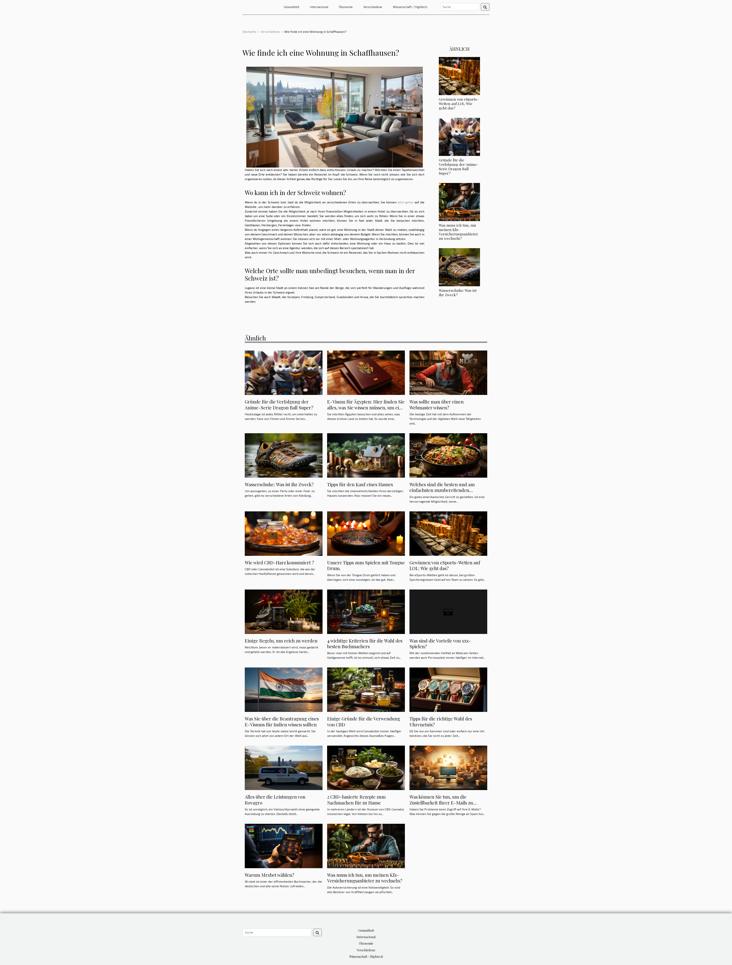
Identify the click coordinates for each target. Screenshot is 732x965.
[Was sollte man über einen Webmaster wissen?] (448, 372)
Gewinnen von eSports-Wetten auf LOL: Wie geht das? (458, 103)
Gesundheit (291, 7)
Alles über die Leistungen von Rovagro (275, 799)
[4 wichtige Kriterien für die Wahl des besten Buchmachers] (366, 611)
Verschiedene (372, 7)
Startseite (249, 31)
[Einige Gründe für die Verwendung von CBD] (366, 689)
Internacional (319, 7)
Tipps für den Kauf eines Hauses (360, 484)
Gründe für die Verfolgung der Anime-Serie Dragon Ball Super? (458, 166)
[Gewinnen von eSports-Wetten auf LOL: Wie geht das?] (459, 75)
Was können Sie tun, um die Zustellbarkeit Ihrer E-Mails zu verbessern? (441, 802)
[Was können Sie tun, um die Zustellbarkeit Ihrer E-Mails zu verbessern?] (448, 767)
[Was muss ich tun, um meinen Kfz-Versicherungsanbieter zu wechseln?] (459, 201)
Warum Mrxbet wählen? (269, 875)
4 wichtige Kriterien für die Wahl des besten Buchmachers (364, 643)
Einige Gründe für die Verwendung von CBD (363, 721)
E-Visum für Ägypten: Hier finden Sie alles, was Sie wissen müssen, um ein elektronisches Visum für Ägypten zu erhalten (366, 410)
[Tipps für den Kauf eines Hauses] (366, 455)
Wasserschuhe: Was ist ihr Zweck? (458, 292)
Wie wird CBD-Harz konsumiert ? (279, 562)
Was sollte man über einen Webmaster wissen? (436, 404)
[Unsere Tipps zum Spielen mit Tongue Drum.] (366, 533)
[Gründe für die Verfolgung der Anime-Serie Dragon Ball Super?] (459, 136)
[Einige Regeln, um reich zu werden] (284, 611)
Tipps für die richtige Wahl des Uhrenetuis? (440, 721)
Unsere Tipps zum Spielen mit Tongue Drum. (366, 565)
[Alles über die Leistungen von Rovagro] (284, 767)
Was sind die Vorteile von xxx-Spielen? (440, 643)
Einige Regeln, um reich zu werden (281, 641)
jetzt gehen (405, 202)
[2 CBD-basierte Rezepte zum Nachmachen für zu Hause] (366, 767)
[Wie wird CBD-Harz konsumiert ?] (284, 533)
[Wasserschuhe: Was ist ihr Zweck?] (459, 267)
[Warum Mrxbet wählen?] (284, 845)
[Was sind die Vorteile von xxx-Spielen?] (448, 611)
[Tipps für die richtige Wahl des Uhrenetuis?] (448, 689)
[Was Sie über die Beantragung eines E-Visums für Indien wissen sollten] (284, 689)
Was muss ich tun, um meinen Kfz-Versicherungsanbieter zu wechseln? (458, 232)
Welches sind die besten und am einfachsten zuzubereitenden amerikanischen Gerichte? (442, 490)
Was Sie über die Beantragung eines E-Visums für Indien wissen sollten (282, 721)
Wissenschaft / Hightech (410, 7)
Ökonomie (346, 7)
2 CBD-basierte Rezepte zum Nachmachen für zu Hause (356, 799)
